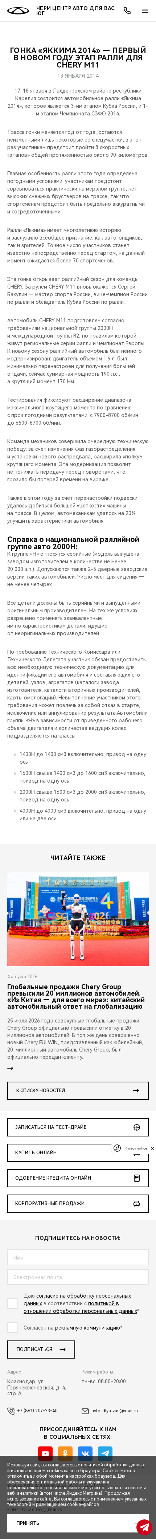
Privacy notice (135, 1148)
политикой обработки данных (113, 1464)
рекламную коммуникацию (87, 1328)
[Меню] (145, 11)
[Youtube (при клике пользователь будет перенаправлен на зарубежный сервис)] (45, 1453)
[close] (152, 1148)
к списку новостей (40, 1090)
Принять (27, 1523)
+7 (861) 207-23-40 (37, 1410)
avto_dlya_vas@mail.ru (114, 1410)
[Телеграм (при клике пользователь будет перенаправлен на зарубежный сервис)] (105, 1453)
